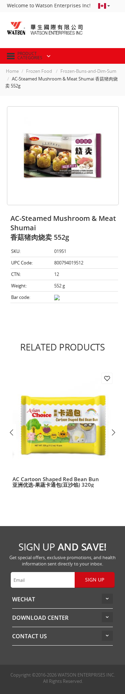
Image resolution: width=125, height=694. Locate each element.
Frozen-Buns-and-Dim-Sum (88, 71)
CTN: (16, 274)
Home (12, 71)
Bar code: (20, 297)
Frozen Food (39, 71)
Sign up (94, 579)
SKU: (15, 251)
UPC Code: (22, 263)
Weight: (19, 286)
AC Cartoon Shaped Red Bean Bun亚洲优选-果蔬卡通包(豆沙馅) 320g (55, 481)
